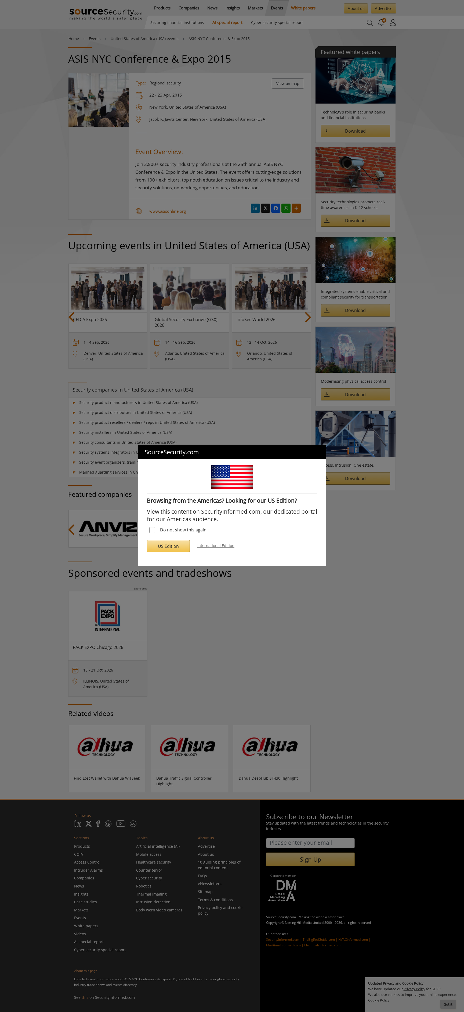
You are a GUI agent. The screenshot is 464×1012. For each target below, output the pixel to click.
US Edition (168, 546)
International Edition (215, 545)
